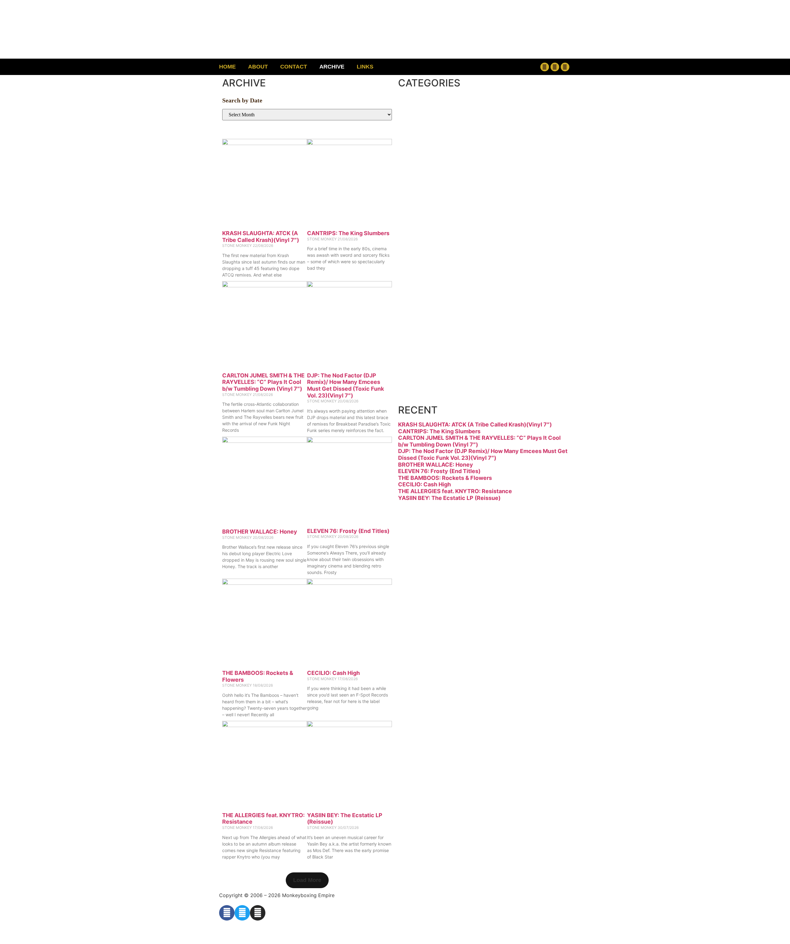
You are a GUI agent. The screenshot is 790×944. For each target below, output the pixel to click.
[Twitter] (555, 67)
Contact (293, 67)
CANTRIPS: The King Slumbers (348, 233)
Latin (425, 262)
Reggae (436, 314)
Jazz (423, 237)
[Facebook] (544, 67)
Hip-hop (437, 211)
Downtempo (455, 159)
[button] (504, 66)
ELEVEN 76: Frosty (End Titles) (348, 531)
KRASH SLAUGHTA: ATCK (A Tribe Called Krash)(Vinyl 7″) (260, 236)
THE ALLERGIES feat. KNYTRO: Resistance (455, 491)
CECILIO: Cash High (333, 673)
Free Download (468, 392)
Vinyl (425, 366)
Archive (331, 67)
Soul (423, 340)
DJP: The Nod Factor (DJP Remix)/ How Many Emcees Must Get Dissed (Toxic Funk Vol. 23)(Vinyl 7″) (345, 385)
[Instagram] (565, 67)
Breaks (434, 107)
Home (227, 67)
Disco (428, 133)
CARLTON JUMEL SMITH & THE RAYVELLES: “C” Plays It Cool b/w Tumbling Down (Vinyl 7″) (263, 382)
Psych (430, 288)
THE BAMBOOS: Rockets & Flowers (445, 478)
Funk (425, 185)
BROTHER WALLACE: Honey (259, 531)
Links (365, 67)
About (258, 67)
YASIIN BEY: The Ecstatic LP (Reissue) (449, 498)
